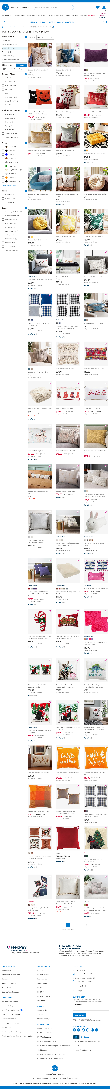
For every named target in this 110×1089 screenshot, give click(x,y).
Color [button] (4, 143)
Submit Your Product (10, 992)
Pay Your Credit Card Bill (82, 1050)
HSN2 (39, 988)
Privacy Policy (7, 1006)
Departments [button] (8, 36)
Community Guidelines (11, 1015)
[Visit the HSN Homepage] (5, 10)
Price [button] (4, 191)
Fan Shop (75, 15)
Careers (5, 979)
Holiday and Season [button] (11, 110)
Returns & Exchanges (10, 1001)
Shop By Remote (44, 983)
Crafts (68, 15)
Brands (40, 970)
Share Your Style (43, 1019)
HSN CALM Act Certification (48, 1041)
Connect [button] (23, 7)
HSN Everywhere (43, 996)
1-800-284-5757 (84, 973)
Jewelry (49, 15)
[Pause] (106, 22)
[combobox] (52, 7)
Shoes (23, 15)
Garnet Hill (62, 1078)
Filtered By (13, 65)
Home (29, 15)
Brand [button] (5, 208)
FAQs (79, 991)
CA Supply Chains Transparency (14, 1032)
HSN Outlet (41, 992)
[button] (84, 8)
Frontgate (53, 1078)
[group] (40, 76)
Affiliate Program (9, 983)
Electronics (36, 15)
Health (62, 15)
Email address (77, 1004)
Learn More (77, 1046)
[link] (104, 8)
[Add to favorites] (50, 45)
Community (42, 1010)
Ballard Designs (42, 1078)
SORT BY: (33, 37)
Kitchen (56, 15)
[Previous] (4, 22)
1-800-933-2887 (84, 981)
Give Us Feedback (44, 1033)
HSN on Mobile (43, 975)
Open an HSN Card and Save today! (86, 1041)
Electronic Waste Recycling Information (17, 1036)
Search (70, 7)
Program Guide (43, 979)
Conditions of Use (9, 1019)
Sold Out (86, 901)
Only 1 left (59, 911)
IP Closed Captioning (10, 1023)
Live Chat (81, 986)
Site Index (41, 1001)
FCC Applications (44, 1037)
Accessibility (7, 1027)
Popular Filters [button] (8, 74)
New (81, 15)
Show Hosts (6, 988)
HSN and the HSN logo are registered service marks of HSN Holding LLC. (55, 1083)
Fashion (17, 15)
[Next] (103, 22)
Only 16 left (31, 416)
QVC (33, 1078)
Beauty (43, 15)
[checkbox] (15, 78)
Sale (85, 15)
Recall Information (44, 1028)
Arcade (40, 1015)
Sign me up (79, 1015)
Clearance (91, 15)
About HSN (6, 970)
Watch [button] (14, 7)
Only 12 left (31, 498)
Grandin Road (73, 1078)
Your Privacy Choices (10, 1010)
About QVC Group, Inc (11, 975)
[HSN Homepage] (3, 27)
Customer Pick (32, 276)
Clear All (21, 65)
